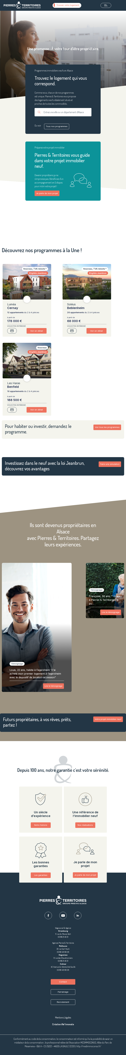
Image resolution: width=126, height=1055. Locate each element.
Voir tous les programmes (107, 427)
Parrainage (63, 992)
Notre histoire (40, 825)
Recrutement (63, 1002)
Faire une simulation (110, 464)
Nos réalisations (85, 825)
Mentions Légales (63, 1017)
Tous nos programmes (56, 126)
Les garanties (40, 875)
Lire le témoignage (53, 686)
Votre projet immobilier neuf (108, 719)
